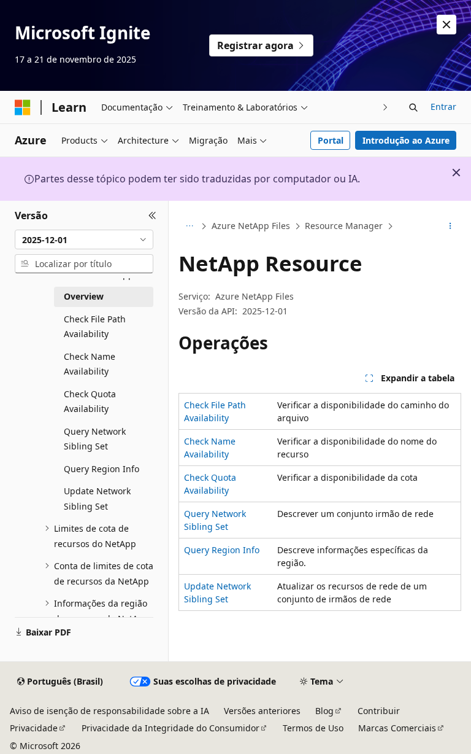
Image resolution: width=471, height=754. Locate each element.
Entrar (443, 106)
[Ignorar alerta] (446, 24)
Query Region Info (221, 550)
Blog (324, 711)
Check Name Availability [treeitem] (89, 364)
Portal (330, 140)
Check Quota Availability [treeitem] (90, 401)
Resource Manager (344, 225)
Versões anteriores (262, 711)
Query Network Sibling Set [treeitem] (95, 439)
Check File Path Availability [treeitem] (95, 326)
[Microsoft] (23, 107)
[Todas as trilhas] (189, 226)
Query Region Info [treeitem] (101, 469)
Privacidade (34, 728)
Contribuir (379, 711)
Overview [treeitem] (84, 296)
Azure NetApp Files (251, 225)
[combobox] (84, 239)
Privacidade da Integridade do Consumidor (170, 728)
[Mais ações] (450, 226)
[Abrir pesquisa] (413, 107)
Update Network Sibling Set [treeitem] (97, 498)
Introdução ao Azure (406, 140)
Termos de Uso (313, 728)
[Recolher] (152, 215)
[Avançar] (385, 107)
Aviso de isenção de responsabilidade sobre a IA (109, 711)
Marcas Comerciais (397, 728)
